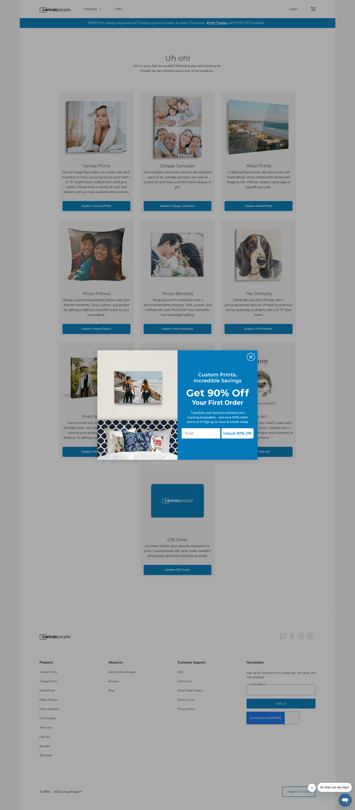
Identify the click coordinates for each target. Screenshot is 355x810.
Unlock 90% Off (237, 433)
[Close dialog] (251, 357)
